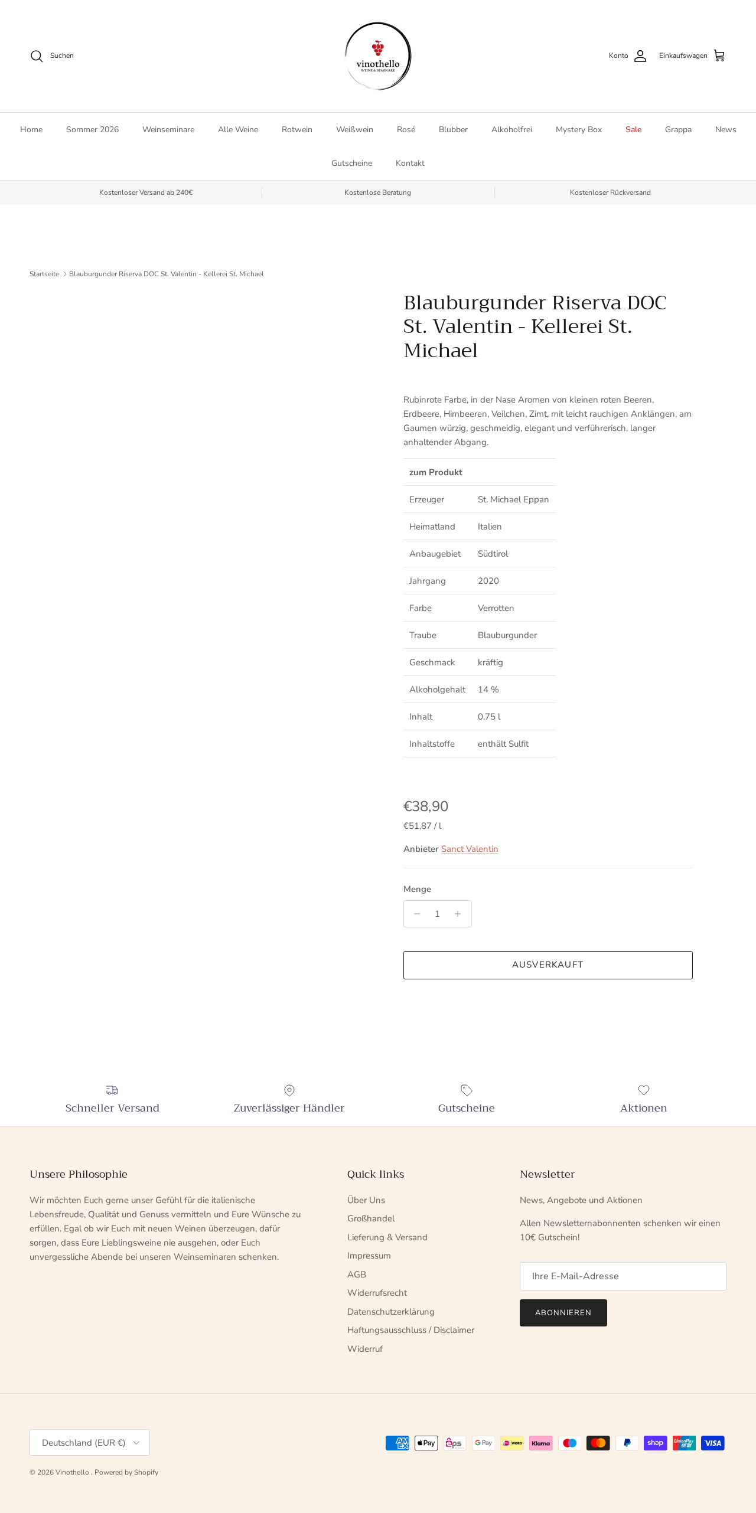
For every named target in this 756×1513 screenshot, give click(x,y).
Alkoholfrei (511, 129)
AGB (356, 1274)
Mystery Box (579, 129)
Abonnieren (563, 1313)
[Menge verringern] (414, 914)
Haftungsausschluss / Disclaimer (410, 1330)
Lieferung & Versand (387, 1237)
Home (31, 129)
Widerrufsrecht (377, 1293)
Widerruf (365, 1349)
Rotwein (297, 129)
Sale (633, 129)
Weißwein (354, 129)
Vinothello (73, 1472)
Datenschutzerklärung (391, 1312)
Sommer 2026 (92, 129)
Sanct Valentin (469, 849)
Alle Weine (238, 129)
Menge (417, 889)
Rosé (406, 129)
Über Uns (366, 1200)
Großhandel (371, 1218)
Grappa (678, 129)
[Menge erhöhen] (461, 914)
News (726, 129)
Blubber (453, 129)
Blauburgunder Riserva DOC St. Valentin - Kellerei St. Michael (166, 274)
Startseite (44, 274)
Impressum (369, 1256)
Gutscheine (351, 163)
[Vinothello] (378, 56)
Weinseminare (168, 129)
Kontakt (410, 163)
